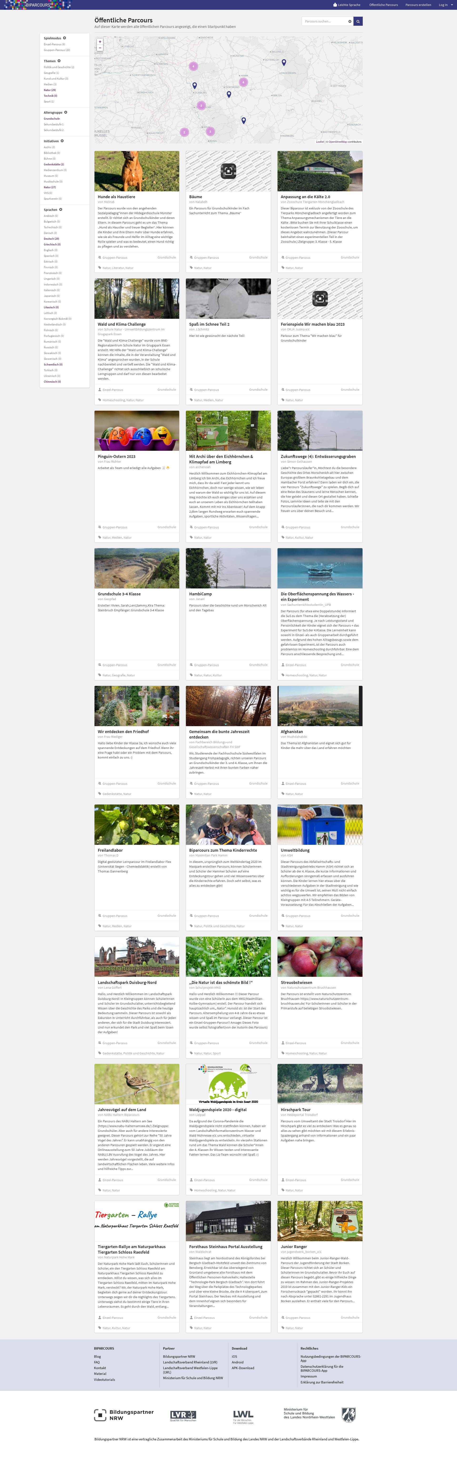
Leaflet (320, 141)
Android (237, 1362)
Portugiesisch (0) (54, 336)
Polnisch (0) (51, 330)
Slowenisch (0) (52, 358)
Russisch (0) (51, 347)
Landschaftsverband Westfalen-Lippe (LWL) (190, 1370)
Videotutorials (104, 1379)
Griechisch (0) (52, 244)
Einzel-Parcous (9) (54, 44)
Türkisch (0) (51, 370)
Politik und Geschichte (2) (59, 67)
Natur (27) (50, 187)
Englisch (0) (51, 250)
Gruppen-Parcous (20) (57, 50)
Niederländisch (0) (55, 324)
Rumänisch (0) (52, 341)
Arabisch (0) (51, 216)
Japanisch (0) (52, 296)
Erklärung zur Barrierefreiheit (322, 1382)
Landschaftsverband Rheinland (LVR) (190, 1362)
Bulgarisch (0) (52, 221)
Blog (97, 1356)
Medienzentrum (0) (55, 170)
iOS (234, 1356)
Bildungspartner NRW (179, 1356)
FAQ (97, 1362)
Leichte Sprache (349, 5)
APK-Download (243, 1368)
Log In (443, 5)
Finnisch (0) (51, 267)
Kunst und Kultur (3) (56, 78)
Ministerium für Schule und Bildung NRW (193, 1378)
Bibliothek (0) (52, 153)
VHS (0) (48, 193)
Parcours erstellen (418, 5)
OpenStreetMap (338, 141)
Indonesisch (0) (53, 284)
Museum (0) (51, 175)
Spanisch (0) (51, 256)
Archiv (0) (49, 147)
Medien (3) (50, 84)
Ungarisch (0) (52, 278)
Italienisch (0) (52, 290)
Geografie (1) (51, 73)
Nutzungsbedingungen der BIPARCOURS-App (331, 1358)
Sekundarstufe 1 (54, 124)
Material (100, 1373)
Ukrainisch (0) (52, 376)
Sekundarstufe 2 (54, 130)
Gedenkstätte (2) (54, 164)
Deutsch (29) (51, 238)
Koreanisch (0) (52, 301)
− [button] (100, 47)
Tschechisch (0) (53, 227)
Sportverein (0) (53, 198)
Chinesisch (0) (52, 381)
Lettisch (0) (50, 313)
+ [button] (100, 41)
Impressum (309, 1376)
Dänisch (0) (50, 233)
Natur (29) (50, 90)
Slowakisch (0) (52, 353)
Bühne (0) (50, 158)
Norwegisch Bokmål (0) (58, 318)
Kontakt (100, 1368)
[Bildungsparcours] (38, 5)
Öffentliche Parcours (383, 5)
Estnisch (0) (51, 261)
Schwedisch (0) (53, 364)
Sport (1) (49, 101)
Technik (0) (50, 95)
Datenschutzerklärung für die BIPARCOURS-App (322, 1368)
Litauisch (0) (51, 307)
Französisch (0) (53, 273)
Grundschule (52, 118)
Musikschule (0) (53, 181)
